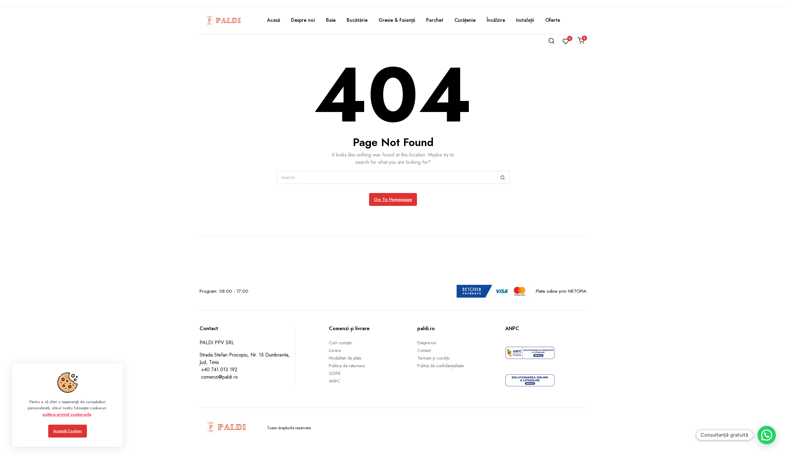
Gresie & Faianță (397, 20)
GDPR (334, 373)
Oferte (552, 20)
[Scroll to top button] (772, 445)
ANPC (334, 381)
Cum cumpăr (340, 343)
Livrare (335, 350)
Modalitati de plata (345, 358)
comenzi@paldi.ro (219, 376)
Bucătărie (357, 20)
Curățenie (465, 20)
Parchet (434, 20)
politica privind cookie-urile (67, 414)
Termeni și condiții (433, 358)
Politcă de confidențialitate (440, 366)
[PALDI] (224, 20)
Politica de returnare (347, 366)
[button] (766, 435)
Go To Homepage (393, 199)
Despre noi (303, 20)
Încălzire (496, 20)
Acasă (273, 20)
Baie (331, 20)
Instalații (525, 20)
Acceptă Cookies (67, 431)
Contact (424, 350)
